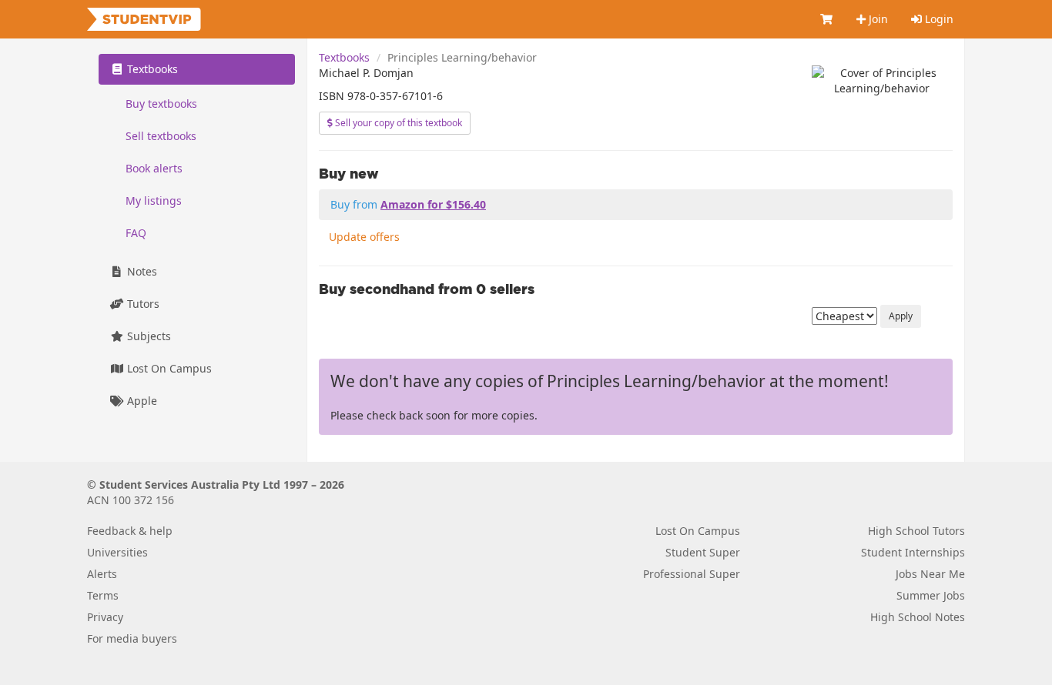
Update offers (364, 236)
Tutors (141, 303)
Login (937, 19)
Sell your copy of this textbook (397, 122)
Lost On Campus (168, 368)
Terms (103, 595)
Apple (140, 400)
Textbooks (344, 57)
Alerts (102, 573)
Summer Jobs (930, 595)
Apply (901, 315)
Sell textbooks (161, 136)
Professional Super (691, 573)
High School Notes (917, 617)
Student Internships (913, 552)
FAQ (136, 233)
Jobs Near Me (930, 573)
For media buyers (132, 638)
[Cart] (827, 19)
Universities (117, 552)
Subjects (147, 336)
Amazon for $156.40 (433, 204)
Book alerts (154, 168)
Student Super (702, 552)
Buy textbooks (161, 103)
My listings (154, 200)
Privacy (105, 617)
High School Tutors (916, 530)
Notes (140, 271)
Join (877, 19)
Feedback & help (130, 530)
